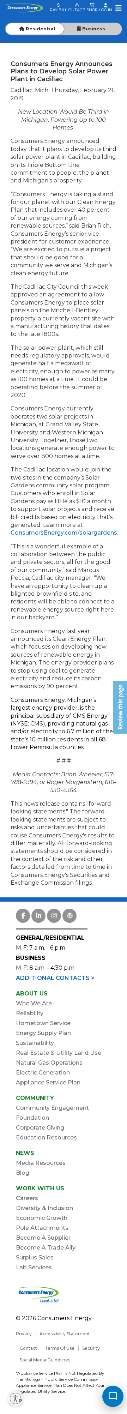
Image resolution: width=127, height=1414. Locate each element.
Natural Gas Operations (49, 1062)
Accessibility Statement (65, 1333)
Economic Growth (41, 1218)
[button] (120, 707)
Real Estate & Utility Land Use (58, 1052)
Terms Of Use (59, 1348)
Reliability (29, 1013)
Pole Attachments (42, 1228)
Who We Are (34, 1003)
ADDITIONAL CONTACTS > (55, 978)
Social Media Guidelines (45, 1359)
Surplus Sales (35, 1257)
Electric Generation (43, 1072)
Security (91, 1348)
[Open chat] (112, 1396)
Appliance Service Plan (48, 1082)
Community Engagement (52, 1108)
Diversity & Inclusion (44, 1208)
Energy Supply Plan (43, 1033)
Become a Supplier (43, 1237)
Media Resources (41, 1163)
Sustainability (35, 1043)
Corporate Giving (40, 1127)
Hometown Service (43, 1023)
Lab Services (34, 1267)
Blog (22, 1172)
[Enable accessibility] (15, 1398)
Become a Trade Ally (45, 1247)
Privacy (24, 1333)
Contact (28, 1348)
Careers (27, 1198)
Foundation (32, 1117)
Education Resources (46, 1137)
